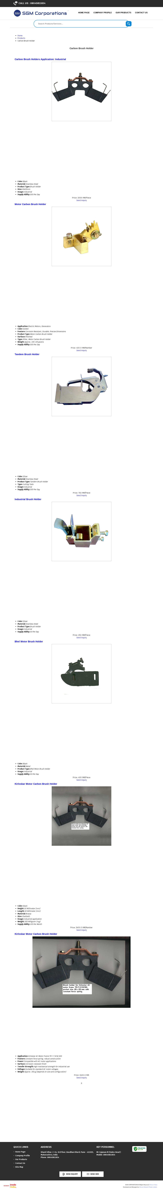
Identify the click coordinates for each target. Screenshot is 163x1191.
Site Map (19, 1167)
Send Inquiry (81, 200)
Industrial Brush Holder (28, 499)
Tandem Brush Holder (27, 354)
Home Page (84, 13)
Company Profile (102, 13)
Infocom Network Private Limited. (148, 1187)
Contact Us (141, 13)
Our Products (123, 13)
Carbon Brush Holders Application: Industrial (40, 59)
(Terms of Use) (153, 1184)
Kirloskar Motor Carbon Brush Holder (36, 784)
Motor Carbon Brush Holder (30, 204)
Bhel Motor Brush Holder (29, 641)
